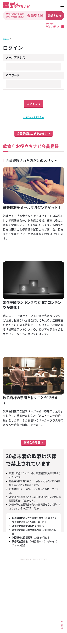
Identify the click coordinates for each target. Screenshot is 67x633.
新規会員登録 (32, 442)
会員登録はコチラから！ (32, 133)
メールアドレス (15, 57)
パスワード (13, 75)
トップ (6, 38)
